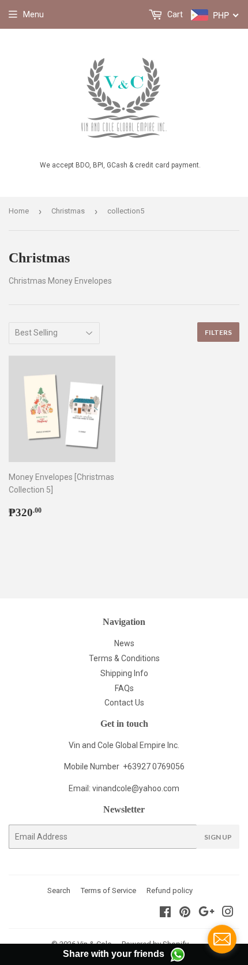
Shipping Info (124, 673)
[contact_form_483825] (222, 939)
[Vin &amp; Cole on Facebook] (165, 913)
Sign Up (218, 837)
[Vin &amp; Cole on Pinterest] (185, 913)
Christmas (68, 211)
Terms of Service (108, 890)
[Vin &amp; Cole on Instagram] (228, 913)
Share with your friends (113, 954)
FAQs (124, 688)
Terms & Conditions (124, 658)
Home (19, 211)
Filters (218, 332)
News (124, 643)
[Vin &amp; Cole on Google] (206, 913)
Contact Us (124, 702)
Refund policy (169, 890)
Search (58, 890)
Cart (174, 14)
